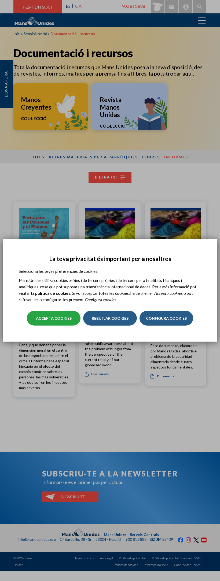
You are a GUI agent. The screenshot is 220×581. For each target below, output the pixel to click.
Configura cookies (166, 318)
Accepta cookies (54, 318)
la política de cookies (50, 293)
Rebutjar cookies (110, 318)
